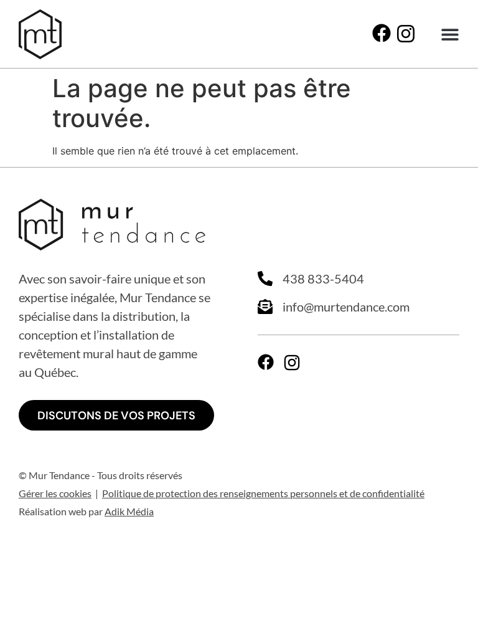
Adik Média (129, 511)
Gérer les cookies (55, 493)
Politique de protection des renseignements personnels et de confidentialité (263, 493)
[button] (450, 35)
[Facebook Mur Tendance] (381, 33)
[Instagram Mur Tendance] (406, 34)
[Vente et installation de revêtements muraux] (40, 34)
